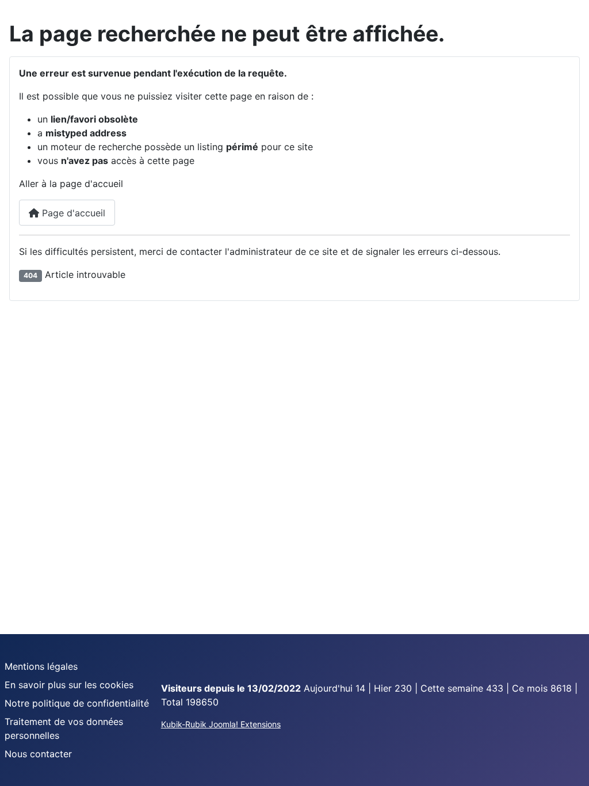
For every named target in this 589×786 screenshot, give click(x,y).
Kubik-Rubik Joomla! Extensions (221, 724)
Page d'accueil (72, 213)
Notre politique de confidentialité (77, 703)
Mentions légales (41, 666)
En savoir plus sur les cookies (69, 684)
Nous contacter (38, 754)
